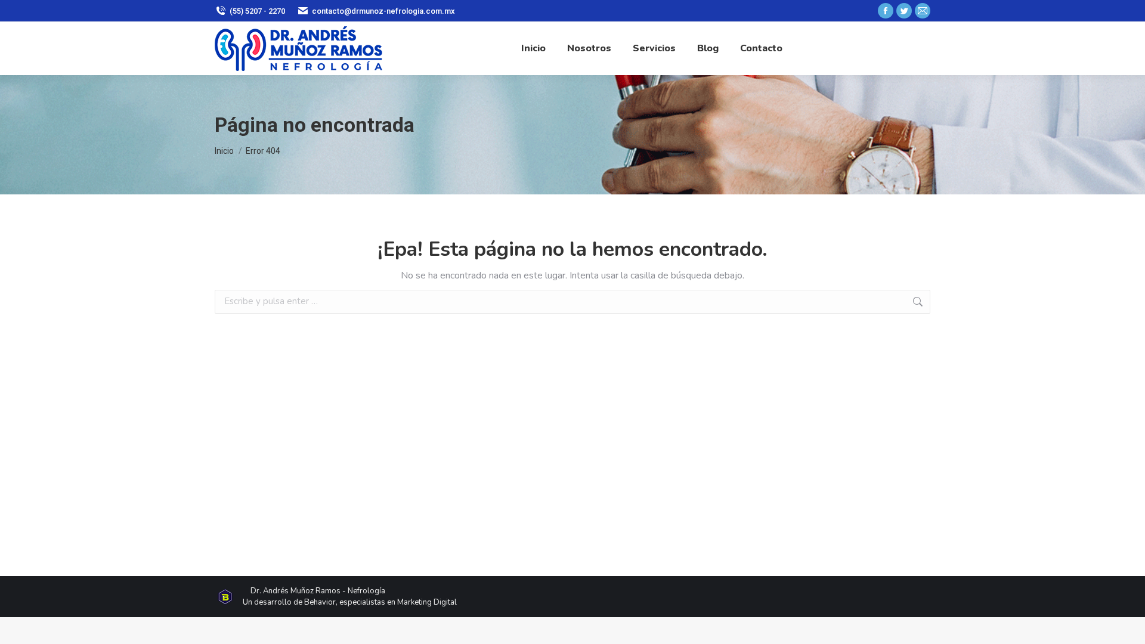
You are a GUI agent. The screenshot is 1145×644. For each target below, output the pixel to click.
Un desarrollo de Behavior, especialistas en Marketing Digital (350, 602)
